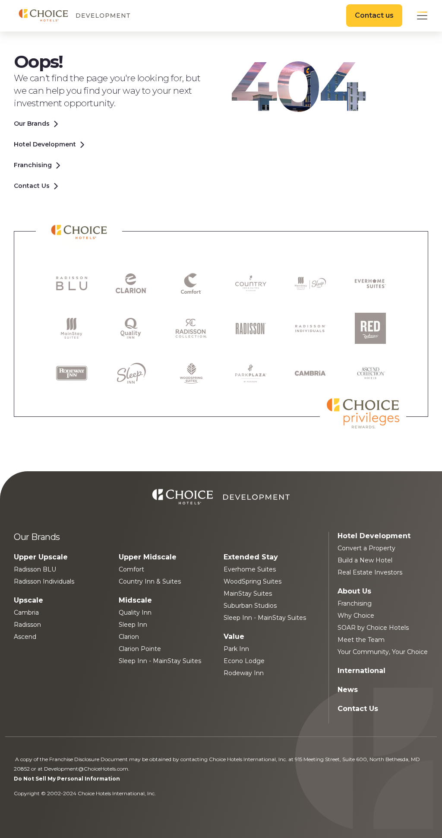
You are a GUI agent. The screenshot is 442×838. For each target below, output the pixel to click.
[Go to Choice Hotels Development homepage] (74, 15)
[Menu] (422, 15)
